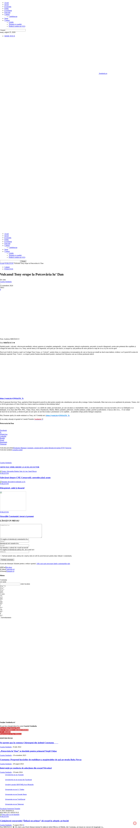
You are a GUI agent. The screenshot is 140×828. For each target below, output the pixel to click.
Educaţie (7, 12)
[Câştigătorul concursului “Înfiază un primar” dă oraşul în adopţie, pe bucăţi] (9, 814)
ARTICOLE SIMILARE (9, 467)
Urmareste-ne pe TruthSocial (15, 799)
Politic (6, 8)
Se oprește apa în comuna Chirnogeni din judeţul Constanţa (29, 743)
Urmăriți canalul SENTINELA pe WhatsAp (19, 784)
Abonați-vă (10, 571)
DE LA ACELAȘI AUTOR (29, 467)
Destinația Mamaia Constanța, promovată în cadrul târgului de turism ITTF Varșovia (42, 448)
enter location (25, 584)
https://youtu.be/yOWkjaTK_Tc (12, 398)
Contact (7, 20)
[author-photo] (5, 461)
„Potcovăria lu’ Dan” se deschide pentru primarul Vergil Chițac (28, 751)
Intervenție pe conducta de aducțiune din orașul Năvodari (26, 768)
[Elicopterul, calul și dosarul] (12, 482)
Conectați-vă (10, 569)
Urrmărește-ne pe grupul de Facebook (18, 780)
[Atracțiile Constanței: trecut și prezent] (13, 510)
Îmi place (9, 567)
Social (6, 5)
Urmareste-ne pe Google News (16, 794)
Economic (7, 7)
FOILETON (9, 263)
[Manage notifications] (135, 823)
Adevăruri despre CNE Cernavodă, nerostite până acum (25, 477)
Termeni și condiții (15, 24)
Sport (6, 18)
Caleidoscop (13, 16)
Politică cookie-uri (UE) (17, 26)
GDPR (11, 22)
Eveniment (8, 10)
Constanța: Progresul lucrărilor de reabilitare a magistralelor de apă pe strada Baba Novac (41, 759)
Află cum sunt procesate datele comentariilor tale (53, 564)
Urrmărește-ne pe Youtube (14, 775)
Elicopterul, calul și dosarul (12, 488)
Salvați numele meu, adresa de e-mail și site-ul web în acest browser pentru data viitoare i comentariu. (37, 556)
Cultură (7, 14)
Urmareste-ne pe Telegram (14, 804)
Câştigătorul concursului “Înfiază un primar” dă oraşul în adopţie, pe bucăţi (34, 821)
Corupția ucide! (17, 450)
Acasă (6, 3)
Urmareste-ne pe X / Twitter (14, 789)
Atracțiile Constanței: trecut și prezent (17, 516)
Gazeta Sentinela (6, 282)
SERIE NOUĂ (9, 36)
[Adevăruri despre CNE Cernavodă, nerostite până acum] (18, 471)
